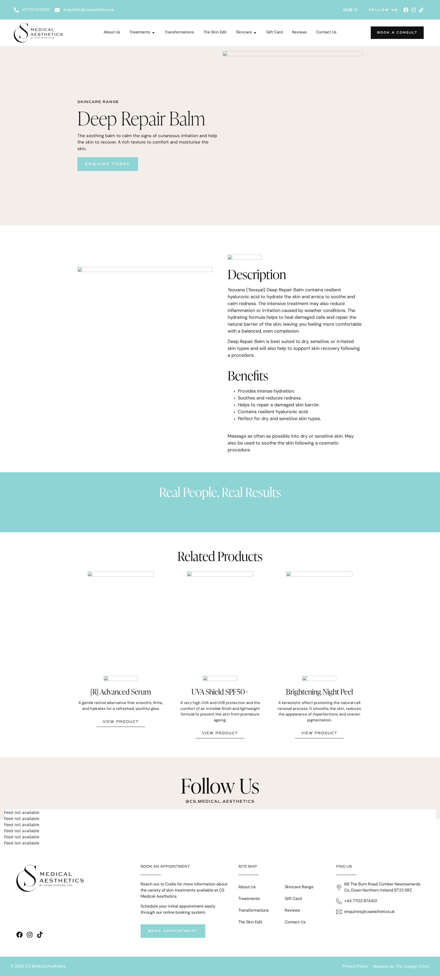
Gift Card (293, 899)
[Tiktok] (421, 9)
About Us (247, 887)
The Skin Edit (250, 922)
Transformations (253, 911)
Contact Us (295, 922)
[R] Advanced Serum (120, 691)
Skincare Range (299, 887)
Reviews (292, 911)
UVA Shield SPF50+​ (220, 691)
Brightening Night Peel (319, 691)
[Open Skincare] (255, 33)
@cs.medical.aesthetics (220, 801)
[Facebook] (405, 9)
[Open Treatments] (153, 33)
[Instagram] (413, 9)
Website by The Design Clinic (401, 966)
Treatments (249, 899)
